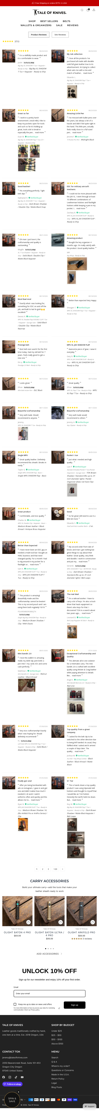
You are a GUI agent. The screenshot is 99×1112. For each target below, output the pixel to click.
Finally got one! (25, 781)
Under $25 (56, 1031)
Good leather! (24, 186)
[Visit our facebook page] (4, 1077)
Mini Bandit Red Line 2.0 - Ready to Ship (81, 683)
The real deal (73, 594)
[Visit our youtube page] (22, 1077)
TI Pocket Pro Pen (73, 140)
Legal (54, 1083)
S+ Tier (70, 781)
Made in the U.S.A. (60, 1074)
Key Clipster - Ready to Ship (76, 425)
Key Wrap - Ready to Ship (76, 255)
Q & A (54, 1061)
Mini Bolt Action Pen (25, 390)
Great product (24, 511)
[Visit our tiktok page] (16, 1077)
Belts (66, 21)
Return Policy (57, 1078)
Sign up (74, 1005)
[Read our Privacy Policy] (59, 1008)
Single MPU (23, 455)
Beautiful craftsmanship (29, 411)
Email (16, 987)
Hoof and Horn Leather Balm (77, 526)
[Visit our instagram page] (10, 1077)
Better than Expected (27, 545)
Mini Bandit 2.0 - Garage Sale (28, 674)
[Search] (82, 10)
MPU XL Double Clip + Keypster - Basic (31, 523)
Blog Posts (56, 1087)
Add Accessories (48, 954)
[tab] (45, 948)
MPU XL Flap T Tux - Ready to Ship (79, 390)
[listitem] (49, 3)
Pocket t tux (72, 455)
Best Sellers (49, 21)
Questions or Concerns (62, 1070)
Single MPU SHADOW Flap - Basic (30, 473)
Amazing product (75, 238)
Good (69, 511)
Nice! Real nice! (24, 299)
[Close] (18, 1091)
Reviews (73, 25)
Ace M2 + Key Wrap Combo (76, 759)
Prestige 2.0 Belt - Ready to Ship (29, 365)
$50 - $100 (56, 1039)
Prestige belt (23, 345)
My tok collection (74, 54)
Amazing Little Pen (75, 113)
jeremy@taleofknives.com (14, 1057)
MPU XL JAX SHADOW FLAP (78, 345)
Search (54, 1057)
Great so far (23, 113)
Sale (59, 25)
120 (55, 869)
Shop (32, 21)
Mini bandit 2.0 (24, 653)
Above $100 (57, 1043)
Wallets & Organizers (36, 25)
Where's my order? (60, 1066)
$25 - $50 (56, 1035)
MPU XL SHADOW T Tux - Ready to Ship (32, 425)
